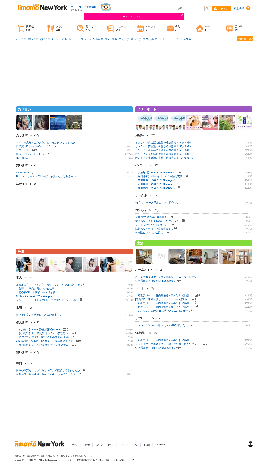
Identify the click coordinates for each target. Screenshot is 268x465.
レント (73, 39)
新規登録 (239, 8)
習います (136, 39)
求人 (107, 39)
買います (33, 39)
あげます (45, 39)
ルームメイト (59, 39)
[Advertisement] (134, 73)
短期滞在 (98, 39)
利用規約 (81, 460)
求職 (114, 39)
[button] (221, 8)
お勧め (154, 39)
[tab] (30, 28)
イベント (164, 39)
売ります (21, 39)
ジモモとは (119, 460)
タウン (111, 444)
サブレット (84, 39)
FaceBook (160, 444)
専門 (145, 39)
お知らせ (188, 39)
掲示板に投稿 (245, 38)
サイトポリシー (66, 460)
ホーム (75, 444)
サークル (176, 39)
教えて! (99, 444)
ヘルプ (130, 460)
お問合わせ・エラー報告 (98, 460)
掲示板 (87, 444)
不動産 (146, 444)
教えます (124, 39)
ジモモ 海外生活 (30, 460)
